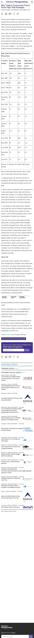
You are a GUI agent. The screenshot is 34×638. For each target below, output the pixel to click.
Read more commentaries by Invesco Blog (13, 338)
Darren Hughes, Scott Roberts (10, 10)
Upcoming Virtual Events (11, 372)
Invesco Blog (22, 10)
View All (16, 368)
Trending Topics (7, 368)
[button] (2, 14)
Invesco (8, 334)
